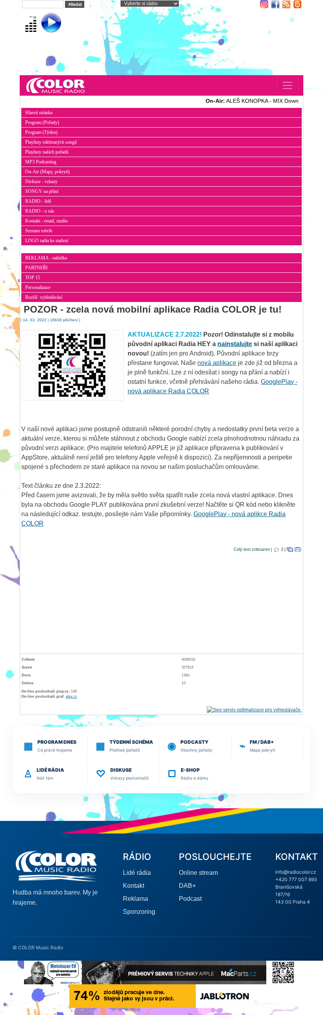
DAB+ (187, 885)
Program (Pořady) (42, 122)
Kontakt (133, 885)
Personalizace (37, 287)
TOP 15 (32, 277)
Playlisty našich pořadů (47, 152)
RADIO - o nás (39, 211)
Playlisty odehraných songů (51, 142)
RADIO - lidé (38, 201)
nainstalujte (234, 344)
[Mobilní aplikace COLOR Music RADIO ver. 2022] (283, 972)
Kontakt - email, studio (46, 221)
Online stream (198, 872)
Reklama (135, 898)
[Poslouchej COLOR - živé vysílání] (44, 23)
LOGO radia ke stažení (46, 240)
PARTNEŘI (36, 267)
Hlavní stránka (38, 112)
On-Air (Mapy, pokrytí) (47, 171)
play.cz (71, 696)
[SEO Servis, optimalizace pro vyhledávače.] (254, 709)
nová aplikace (216, 362)
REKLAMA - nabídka (46, 258)
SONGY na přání (41, 191)
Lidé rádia (137, 872)
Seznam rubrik (38, 230)
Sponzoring (139, 911)
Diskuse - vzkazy (41, 181)
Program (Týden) (41, 132)
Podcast (190, 898)
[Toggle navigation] (288, 85)
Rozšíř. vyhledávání (43, 297)
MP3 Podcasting (40, 162)
